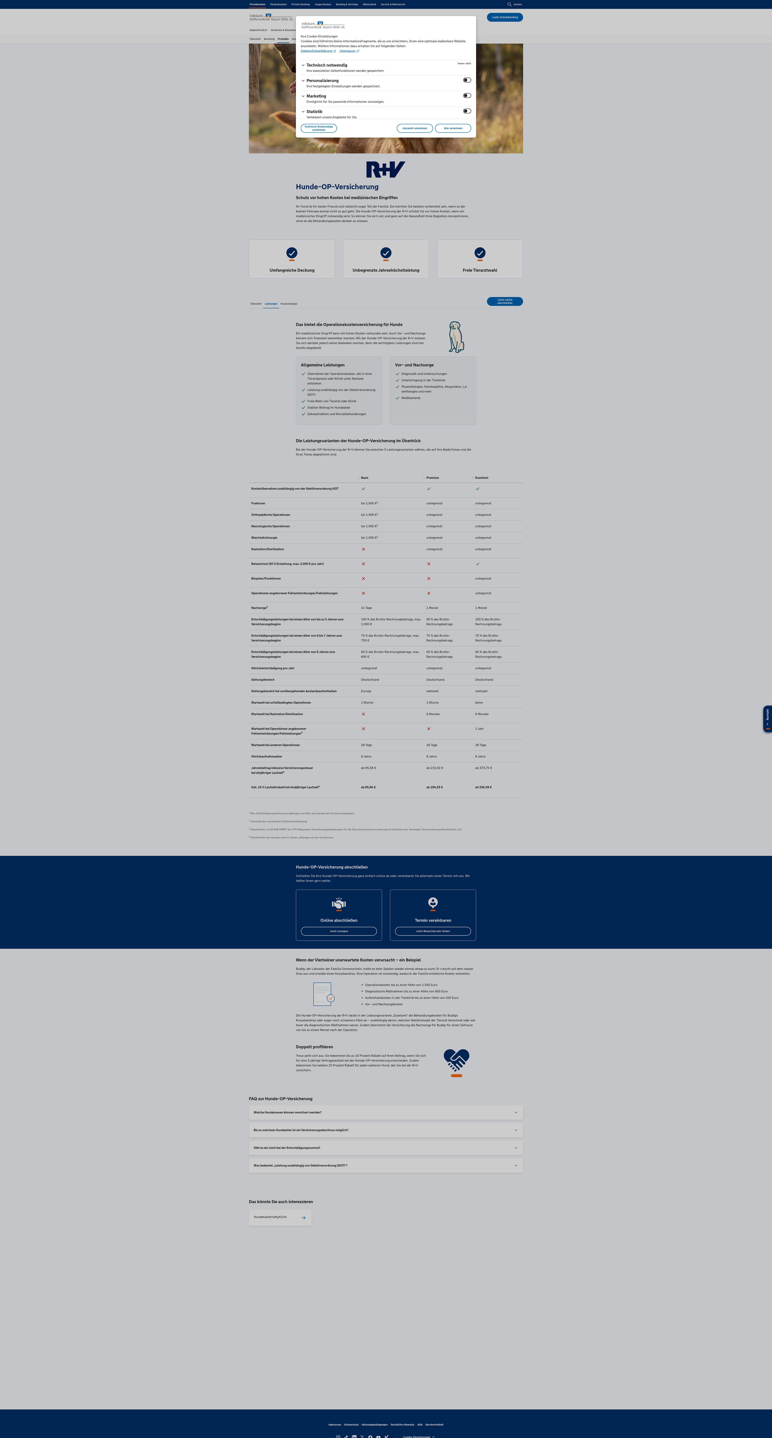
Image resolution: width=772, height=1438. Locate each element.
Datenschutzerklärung (317, 51)
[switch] (467, 80)
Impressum (347, 51)
